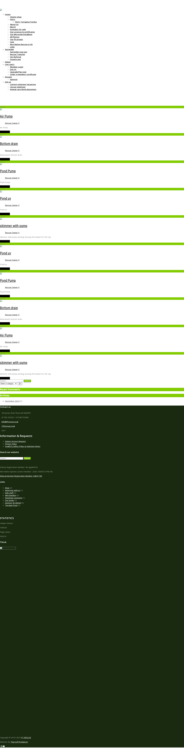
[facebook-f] (1, 7)
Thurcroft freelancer (19, 742)
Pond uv (5, 198)
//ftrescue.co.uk (8, 426)
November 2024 (12, 401)
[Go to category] (20, 383)
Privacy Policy (11, 444)
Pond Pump (8, 171)
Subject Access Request (15, 441)
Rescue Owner (11, 123)
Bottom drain (9, 144)
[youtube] (3, 7)
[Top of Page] (1, 749)
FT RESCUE (26, 737)
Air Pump (6, 116)
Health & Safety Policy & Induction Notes (22, 446)
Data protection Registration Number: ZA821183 (21, 476)
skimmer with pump (13, 226)
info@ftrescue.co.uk (10, 421)
